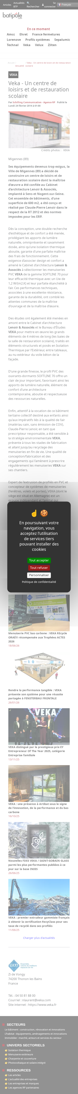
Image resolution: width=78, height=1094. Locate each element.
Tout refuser (39, 568)
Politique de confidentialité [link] (39, 582)
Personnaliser (39, 575)
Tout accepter (39, 560)
